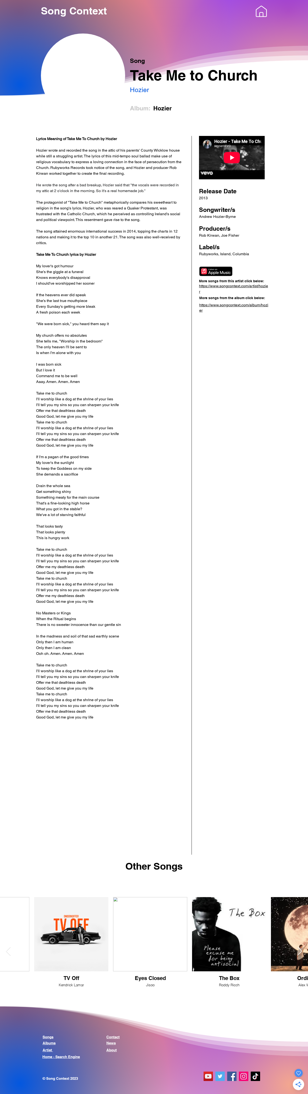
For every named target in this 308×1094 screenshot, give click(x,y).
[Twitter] (220, 1076)
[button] (261, 11)
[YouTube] (208, 1076)
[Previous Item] (8, 951)
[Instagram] (243, 1076)
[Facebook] (232, 1076)
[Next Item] (299, 951)
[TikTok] (255, 1076)
